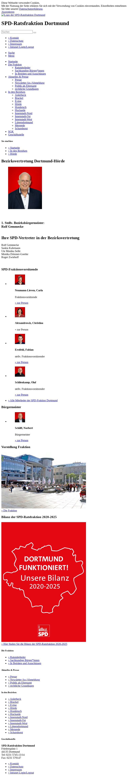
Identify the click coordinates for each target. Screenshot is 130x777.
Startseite (13, 61)
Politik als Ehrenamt (25, 85)
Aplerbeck (20, 95)
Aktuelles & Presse (18, 76)
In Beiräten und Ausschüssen (30, 73)
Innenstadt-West (23, 119)
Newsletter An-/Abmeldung (30, 82)
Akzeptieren (7, 11)
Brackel (19, 98)
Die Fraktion (15, 64)
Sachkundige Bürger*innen (29, 70)
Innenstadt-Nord (23, 113)
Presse (18, 79)
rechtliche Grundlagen (27, 88)
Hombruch (20, 107)
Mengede (20, 125)
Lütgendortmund (24, 122)
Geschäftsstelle (16, 134)
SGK (11, 131)
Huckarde (20, 110)
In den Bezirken (16, 91)
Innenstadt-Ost (22, 116)
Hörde (18, 104)
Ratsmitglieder (22, 67)
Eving (18, 101)
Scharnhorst (21, 128)
